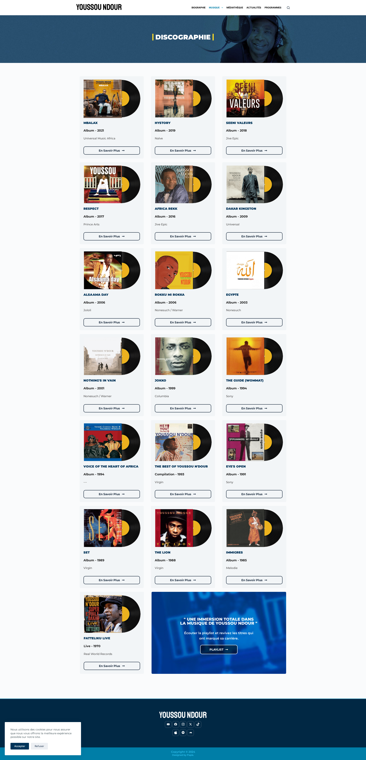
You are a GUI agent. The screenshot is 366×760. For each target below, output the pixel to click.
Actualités (253, 7)
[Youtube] (168, 724)
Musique (214, 7)
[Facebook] (175, 724)
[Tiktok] (198, 724)
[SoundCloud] (190, 732)
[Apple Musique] (175, 732)
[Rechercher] (288, 7)
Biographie (198, 7)
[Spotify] (183, 732)
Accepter (19, 746)
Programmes (273, 7)
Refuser (39, 746)
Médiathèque (234, 7)
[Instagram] (183, 724)
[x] (190, 724)
